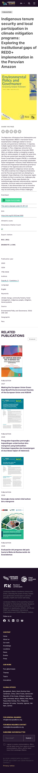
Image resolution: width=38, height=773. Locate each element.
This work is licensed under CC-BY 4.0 (14, 206)
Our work (6, 642)
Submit (28, 738)
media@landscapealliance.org (13, 727)
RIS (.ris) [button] (5, 240)
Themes (6, 672)
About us (6, 639)
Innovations (7, 680)
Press (5, 658)
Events (5, 655)
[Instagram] (15, 131)
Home (5, 636)
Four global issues (9, 669)
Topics (5, 676)
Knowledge (7, 646)
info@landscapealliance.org (12, 720)
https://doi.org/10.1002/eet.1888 (12, 215)
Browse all (32, 339)
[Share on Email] (19, 131)
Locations (6, 649)
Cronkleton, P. (14, 280)
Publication (6, 12)
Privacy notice (8, 766)
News (5, 652)
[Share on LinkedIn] (11, 131)
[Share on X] (7, 131)
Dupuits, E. (5, 280)
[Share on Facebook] (3, 131)
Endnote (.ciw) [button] (8, 245)
